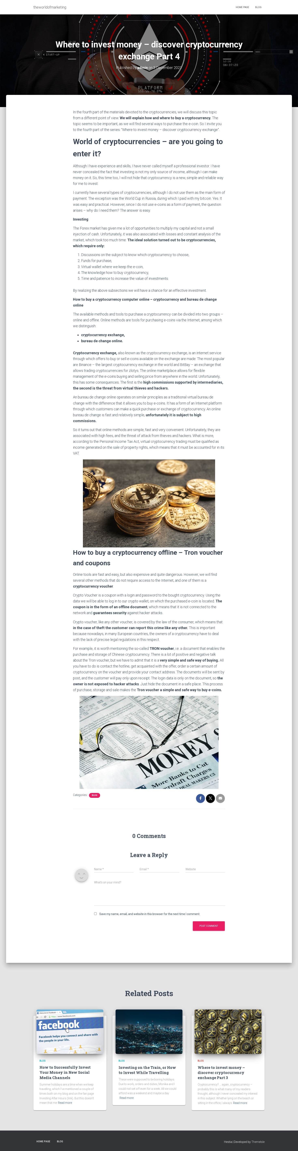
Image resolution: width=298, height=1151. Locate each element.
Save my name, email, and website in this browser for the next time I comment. (149, 914)
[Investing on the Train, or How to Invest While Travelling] (149, 1031)
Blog (258, 7)
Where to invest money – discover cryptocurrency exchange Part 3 (221, 1072)
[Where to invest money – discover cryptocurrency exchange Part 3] (228, 1031)
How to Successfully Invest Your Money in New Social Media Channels (65, 1072)
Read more (65, 1102)
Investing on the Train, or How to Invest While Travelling (147, 1070)
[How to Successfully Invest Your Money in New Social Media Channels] (69, 1031)
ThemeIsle (258, 1141)
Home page (242, 7)
